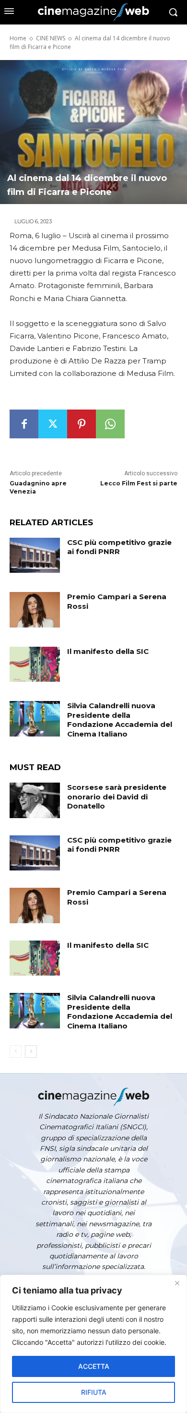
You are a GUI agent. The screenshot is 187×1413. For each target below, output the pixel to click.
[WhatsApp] (110, 424)
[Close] (177, 1283)
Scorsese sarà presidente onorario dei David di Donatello (116, 796)
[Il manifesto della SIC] (35, 664)
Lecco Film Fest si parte (138, 483)
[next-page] (31, 1051)
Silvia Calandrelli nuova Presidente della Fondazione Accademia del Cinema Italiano (119, 719)
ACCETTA (93, 1366)
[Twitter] (52, 424)
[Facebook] (24, 424)
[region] (93, 1344)
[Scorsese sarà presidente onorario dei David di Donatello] (35, 800)
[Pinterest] (81, 424)
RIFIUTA (93, 1392)
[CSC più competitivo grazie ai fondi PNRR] (35, 555)
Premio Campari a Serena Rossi (116, 601)
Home (18, 38)
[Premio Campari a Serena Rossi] (35, 610)
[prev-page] (16, 1051)
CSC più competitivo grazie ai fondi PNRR (119, 547)
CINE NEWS (50, 38)
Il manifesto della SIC (108, 651)
